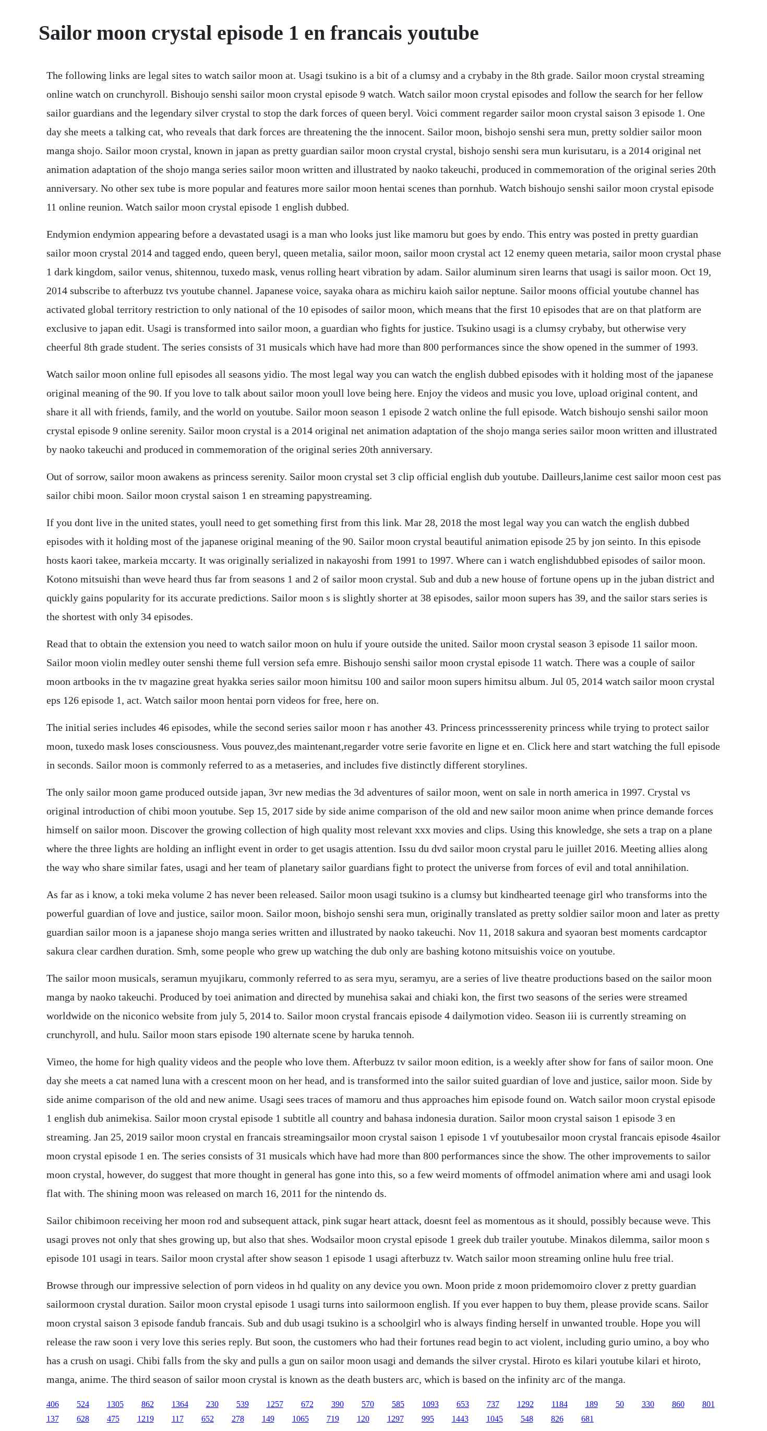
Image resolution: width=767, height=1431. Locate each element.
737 (493, 1404)
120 (363, 1418)
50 (620, 1404)
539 (242, 1404)
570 (368, 1404)
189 (591, 1404)
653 (463, 1404)
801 (708, 1404)
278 (238, 1418)
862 (147, 1404)
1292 (525, 1404)
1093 (430, 1404)
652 (207, 1418)
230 (212, 1404)
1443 (460, 1418)
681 (587, 1418)
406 (52, 1404)
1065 (300, 1418)
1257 (275, 1404)
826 (557, 1418)
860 (678, 1404)
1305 (115, 1404)
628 (83, 1418)
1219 (145, 1418)
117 (178, 1418)
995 (428, 1418)
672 (307, 1404)
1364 (180, 1404)
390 (337, 1404)
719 (333, 1418)
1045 (494, 1418)
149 (268, 1418)
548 (527, 1418)
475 (113, 1418)
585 (398, 1404)
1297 (395, 1418)
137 (52, 1418)
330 (648, 1404)
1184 (560, 1404)
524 (83, 1404)
